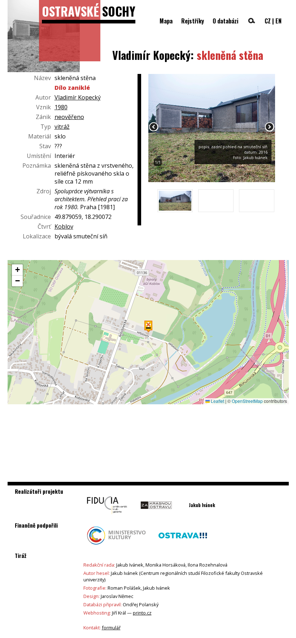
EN (278, 21)
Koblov (64, 226)
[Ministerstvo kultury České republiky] (116, 546)
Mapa (166, 21)
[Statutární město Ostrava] (182, 546)
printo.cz (142, 613)
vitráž (62, 127)
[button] (148, 326)
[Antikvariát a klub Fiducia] (107, 516)
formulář (111, 627)
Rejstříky (192, 21)
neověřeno (69, 117)
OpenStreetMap (247, 401)
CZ (268, 21)
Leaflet (217, 401)
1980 (61, 107)
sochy (88, 11)
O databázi (225, 21)
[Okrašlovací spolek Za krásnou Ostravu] (156, 516)
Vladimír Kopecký (78, 97)
